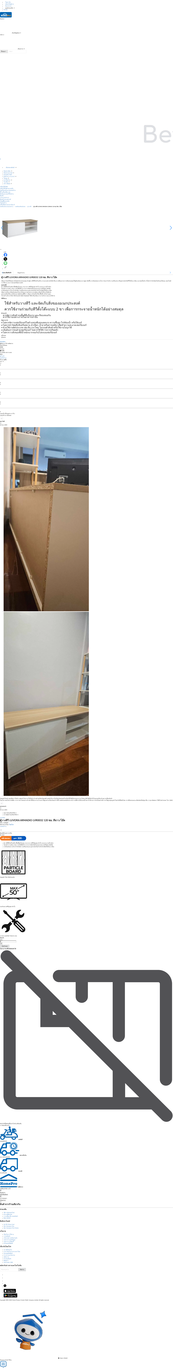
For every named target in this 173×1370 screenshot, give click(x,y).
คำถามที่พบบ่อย (8, 1214)
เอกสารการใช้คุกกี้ (9, 1241)
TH (4, 10)
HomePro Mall (8, 174)
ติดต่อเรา (6, 1260)
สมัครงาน (6, 1257)
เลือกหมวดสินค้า (10, 167)
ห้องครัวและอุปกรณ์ (5, 199)
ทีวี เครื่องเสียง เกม (5, 192)
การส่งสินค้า (7, 1236)
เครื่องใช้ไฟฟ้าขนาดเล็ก (6, 188)
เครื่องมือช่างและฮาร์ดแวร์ (7, 204)
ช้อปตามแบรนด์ (8, 173)
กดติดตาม (10, 343)
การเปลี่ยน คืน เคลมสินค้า (11, 1216)
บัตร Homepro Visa (9, 1226)
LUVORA (2, 817)
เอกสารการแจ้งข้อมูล (9, 1239)
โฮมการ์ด (8, 2)
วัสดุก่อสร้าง (3, 203)
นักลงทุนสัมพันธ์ (8, 1253)
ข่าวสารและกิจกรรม (9, 1255)
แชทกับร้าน (3, 358)
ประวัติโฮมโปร (8, 1249)
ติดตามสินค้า (7, 1218)
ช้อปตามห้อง (7, 171)
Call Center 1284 (8, 1262)
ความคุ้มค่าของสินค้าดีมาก (11, 814)
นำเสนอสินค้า (7, 1258)
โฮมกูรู (5, 178)
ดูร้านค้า (2, 356)
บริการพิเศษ (7, 183)
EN (6, 10)
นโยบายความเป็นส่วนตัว (10, 1238)
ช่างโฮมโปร (7, 180)
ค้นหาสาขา (8, 6)
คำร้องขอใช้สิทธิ (8, 1243)
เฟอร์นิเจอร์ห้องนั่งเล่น (20, 206)
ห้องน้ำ (2, 195)
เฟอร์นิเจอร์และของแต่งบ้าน (8, 190)
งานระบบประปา (4, 197)
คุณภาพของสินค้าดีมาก (10, 813)
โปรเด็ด (6, 182)
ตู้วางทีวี (29, 206)
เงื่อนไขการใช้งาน (9, 1234)
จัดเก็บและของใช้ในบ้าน (7, 194)
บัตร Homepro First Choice (11, 1228)
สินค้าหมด (5, 946)
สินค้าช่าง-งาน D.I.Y (9, 176)
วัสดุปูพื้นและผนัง (4, 201)
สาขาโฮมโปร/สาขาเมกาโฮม (12, 1251)
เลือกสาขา (20, 49)
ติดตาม (22, 1269)
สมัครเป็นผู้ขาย (9, 4)
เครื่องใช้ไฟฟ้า (4, 186)
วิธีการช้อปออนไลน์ (9, 1212)
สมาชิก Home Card (9, 1224)
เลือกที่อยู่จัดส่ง (15, 33)
